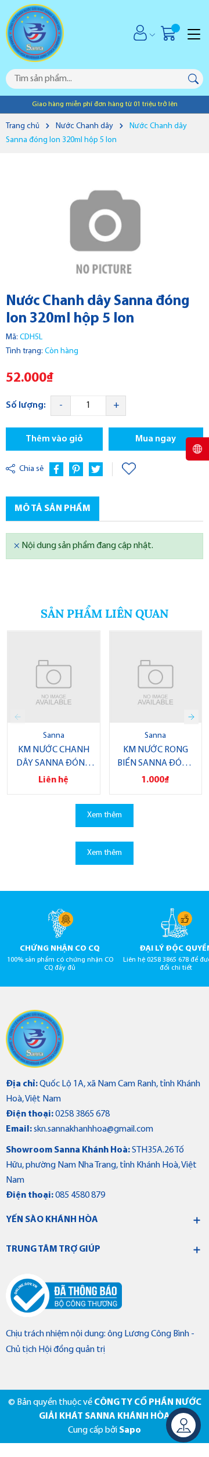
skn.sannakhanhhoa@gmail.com (93, 1129)
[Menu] (194, 33)
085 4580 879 (80, 1195)
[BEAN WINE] (35, 1039)
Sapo (130, 1430)
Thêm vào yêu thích (130, 469)
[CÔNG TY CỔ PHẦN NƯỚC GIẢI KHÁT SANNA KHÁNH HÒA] (53, 33)
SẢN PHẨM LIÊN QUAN (104, 613)
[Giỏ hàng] (170, 33)
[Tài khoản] (140, 33)
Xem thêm (104, 815)
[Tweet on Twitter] (96, 469)
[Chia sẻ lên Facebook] (56, 469)
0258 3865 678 (82, 1114)
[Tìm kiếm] (193, 79)
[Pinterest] (76, 469)
